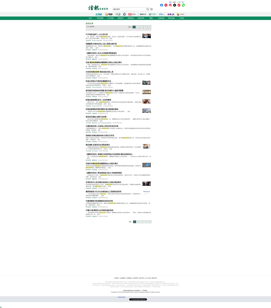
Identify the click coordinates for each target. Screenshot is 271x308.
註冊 (174, 2)
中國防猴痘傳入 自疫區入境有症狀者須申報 (102, 126)
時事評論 (94, 123)
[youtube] (166, 5)
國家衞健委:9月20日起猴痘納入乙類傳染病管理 (103, 191)
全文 (110, 38)
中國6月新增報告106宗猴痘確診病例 (99, 210)
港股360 (120, 18)
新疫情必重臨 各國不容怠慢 (96, 117)
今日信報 (110, 18)
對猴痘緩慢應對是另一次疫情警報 (98, 100)
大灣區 (181, 18)
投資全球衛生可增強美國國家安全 (98, 81)
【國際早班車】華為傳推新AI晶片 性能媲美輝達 (104, 173)
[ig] (170, 5)
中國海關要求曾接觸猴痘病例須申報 (99, 201)
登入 (170, 2)
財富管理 (141, 18)
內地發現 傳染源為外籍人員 (99, 72)
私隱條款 (129, 278)
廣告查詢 (141, 278)
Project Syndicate (97, 40)
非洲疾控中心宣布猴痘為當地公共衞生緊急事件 (103, 182)
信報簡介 (116, 278)
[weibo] (179, 5)
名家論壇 (88, 40)
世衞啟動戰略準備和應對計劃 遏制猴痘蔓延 (102, 109)
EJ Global (94, 151)
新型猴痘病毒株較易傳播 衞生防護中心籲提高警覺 (104, 90)
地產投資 (131, 18)
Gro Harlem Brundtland (104, 123)
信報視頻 (161, 18)
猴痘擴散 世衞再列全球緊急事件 (98, 145)
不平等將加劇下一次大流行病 (97, 34)
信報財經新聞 (121, 297)
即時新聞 (100, 18)
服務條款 (123, 278)
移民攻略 (171, 18)
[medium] (174, 5)
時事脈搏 (94, 50)
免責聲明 (135, 278)
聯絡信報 (154, 278)
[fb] (161, 5)
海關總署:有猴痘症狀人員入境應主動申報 (101, 44)
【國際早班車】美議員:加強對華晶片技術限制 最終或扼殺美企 (109, 154)
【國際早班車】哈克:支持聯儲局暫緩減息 (101, 53)
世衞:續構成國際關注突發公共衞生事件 (104, 62)
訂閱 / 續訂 (181, 2)
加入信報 (148, 278)
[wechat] (183, 5)
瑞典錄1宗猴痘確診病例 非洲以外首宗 (100, 135)
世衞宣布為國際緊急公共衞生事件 (102, 163)
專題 (151, 18)
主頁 (90, 18)
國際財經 (94, 59)
